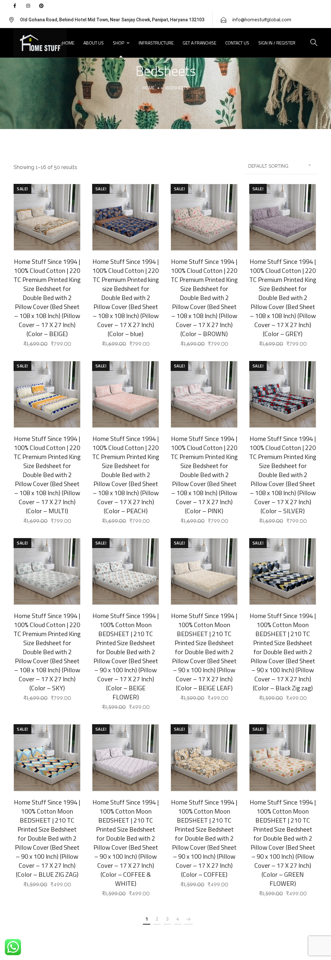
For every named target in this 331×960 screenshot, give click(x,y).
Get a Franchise (199, 42)
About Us (93, 42)
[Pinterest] (41, 6)
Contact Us (237, 42)
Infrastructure (156, 42)
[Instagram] (28, 6)
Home (68, 42)
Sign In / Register (276, 42)
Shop (118, 42)
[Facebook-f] (14, 6)
